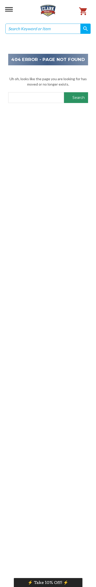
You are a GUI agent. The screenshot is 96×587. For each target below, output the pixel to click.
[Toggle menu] (9, 9)
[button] (48, 582)
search (83, 28)
